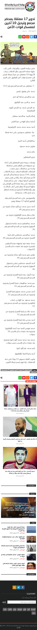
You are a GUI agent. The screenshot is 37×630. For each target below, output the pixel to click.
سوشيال (20, 609)
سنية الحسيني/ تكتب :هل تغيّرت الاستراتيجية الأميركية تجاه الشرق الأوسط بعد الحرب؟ (13, 528)
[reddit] (27, 36)
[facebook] (35, 36)
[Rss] (14, 587)
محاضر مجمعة (5, 370)
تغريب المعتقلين (13, 370)
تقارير (24, 609)
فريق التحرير (31, 515)
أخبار (28, 609)
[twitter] (31, 36)
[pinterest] (24, 36)
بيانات (4, 609)
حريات (23, 31)
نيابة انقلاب (33, 372)
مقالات (10, 609)
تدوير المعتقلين (27, 370)
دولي (14, 609)
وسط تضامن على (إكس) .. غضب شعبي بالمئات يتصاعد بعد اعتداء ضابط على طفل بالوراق (18, 510)
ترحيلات (20, 370)
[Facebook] (23, 587)
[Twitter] (18, 587)
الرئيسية (33, 609)
